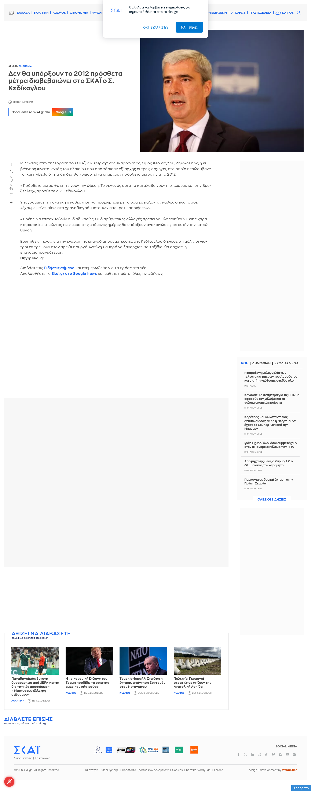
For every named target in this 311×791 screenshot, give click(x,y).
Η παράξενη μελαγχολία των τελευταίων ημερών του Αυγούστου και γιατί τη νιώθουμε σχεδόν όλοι (270, 376)
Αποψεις (238, 12)
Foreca (218, 770)
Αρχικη (12, 66)
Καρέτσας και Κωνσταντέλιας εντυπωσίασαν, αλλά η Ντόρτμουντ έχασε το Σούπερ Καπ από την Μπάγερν (270, 422)
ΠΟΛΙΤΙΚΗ (41, 12)
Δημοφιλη (261, 363)
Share (11, 202)
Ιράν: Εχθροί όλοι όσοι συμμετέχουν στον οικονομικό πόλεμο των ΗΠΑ (270, 445)
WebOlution (289, 770)
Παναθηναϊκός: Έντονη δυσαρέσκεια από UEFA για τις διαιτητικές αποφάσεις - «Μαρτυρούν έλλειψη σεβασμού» (35, 686)
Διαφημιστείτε (23, 758)
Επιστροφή (300, 776)
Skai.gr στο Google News (74, 273)
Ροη (244, 363)
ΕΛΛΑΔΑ (23, 12)
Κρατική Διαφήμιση (198, 770)
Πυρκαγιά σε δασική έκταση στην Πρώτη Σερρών (268, 481)
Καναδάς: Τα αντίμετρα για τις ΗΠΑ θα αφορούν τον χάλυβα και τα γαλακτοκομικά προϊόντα (271, 398)
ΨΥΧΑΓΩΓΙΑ (101, 12)
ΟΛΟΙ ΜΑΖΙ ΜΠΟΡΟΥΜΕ (145, 752)
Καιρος (287, 12)
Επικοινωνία (42, 758)
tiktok (266, 754)
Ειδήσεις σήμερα (59, 268)
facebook (11, 164)
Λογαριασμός (298, 13)
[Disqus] (116, 340)
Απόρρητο (301, 788)
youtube (287, 754)
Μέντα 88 (179, 750)
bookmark (11, 194)
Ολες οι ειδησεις (271, 499)
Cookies (177, 770)
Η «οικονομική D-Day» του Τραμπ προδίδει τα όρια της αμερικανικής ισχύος (87, 682)
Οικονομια (25, 66)
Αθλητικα (17, 701)
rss (280, 754)
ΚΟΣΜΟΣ (59, 12)
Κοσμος (71, 693)
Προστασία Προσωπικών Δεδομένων (145, 770)
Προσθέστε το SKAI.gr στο (39, 112)
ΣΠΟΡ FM (126, 750)
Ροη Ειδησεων (215, 12)
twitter (11, 171)
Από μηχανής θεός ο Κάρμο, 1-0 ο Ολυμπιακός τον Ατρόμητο (268, 463)
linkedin (252, 754)
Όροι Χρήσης (110, 770)
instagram (259, 754)
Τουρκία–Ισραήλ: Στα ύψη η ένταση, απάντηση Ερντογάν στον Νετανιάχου (142, 682)
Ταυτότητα (91, 770)
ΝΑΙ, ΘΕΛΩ (189, 27)
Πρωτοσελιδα (260, 12)
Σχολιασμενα (286, 363)
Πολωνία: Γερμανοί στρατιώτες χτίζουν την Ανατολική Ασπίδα (192, 682)
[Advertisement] (116, 599)
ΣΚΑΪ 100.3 (109, 750)
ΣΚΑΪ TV (97, 750)
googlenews (294, 754)
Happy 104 (194, 750)
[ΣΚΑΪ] (27, 750)
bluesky (273, 754)
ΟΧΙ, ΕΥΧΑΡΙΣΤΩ (155, 27)
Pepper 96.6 (166, 750)
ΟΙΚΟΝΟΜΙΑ (79, 12)
